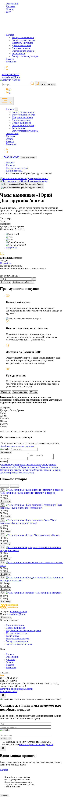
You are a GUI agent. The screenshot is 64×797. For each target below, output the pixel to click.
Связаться (6, 617)
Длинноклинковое (15, 625)
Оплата (9, 662)
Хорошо (4, 795)
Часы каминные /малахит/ (48, 592)
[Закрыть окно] (3, 695)
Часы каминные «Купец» (47, 535)
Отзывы (33, 392)
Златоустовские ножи (17, 641)
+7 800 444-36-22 (18, 611)
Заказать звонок (28, 157)
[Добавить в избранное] (2, 489)
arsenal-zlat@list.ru (16, 614)
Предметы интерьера (16, 633)
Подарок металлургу (23, 472)
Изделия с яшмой (42, 470)
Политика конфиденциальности (16, 688)
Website (3, 461)
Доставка (10, 659)
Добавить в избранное (23, 282)
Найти (42, 84)
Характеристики (20, 392)
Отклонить (50, 786)
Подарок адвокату (30, 467)
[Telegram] (7, 69)
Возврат (10, 665)
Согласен (49, 778)
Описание (5, 392)
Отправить (6, 452)
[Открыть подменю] (16, 109)
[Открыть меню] (7, 101)
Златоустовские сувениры (19, 644)
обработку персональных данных (17, 446)
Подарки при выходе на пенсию (16, 470)
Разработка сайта (8, 691)
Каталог (10, 654)
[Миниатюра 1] (22, 184)
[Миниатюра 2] (22, 187)
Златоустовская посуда (17, 638)
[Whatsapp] (7, 66)
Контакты (11, 667)
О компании (12, 657)
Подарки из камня (49, 467)
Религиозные (12, 636)
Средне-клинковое (15, 628)
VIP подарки (40, 464)
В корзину (5, 282)
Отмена (51, 84)
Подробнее (11, 247)
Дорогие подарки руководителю (17, 464)
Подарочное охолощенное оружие (23, 630)
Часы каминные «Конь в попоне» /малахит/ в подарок (27, 492)
